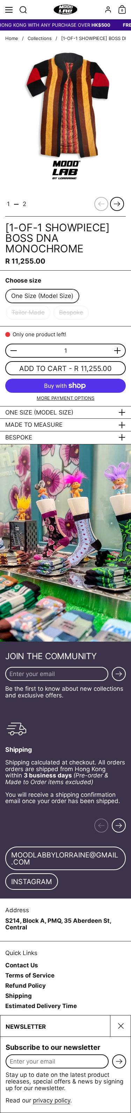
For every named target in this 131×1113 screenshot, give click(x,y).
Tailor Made (28, 312)
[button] (23, 9)
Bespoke (71, 312)
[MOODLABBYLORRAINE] (65, 10)
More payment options (65, 398)
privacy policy (51, 1100)
